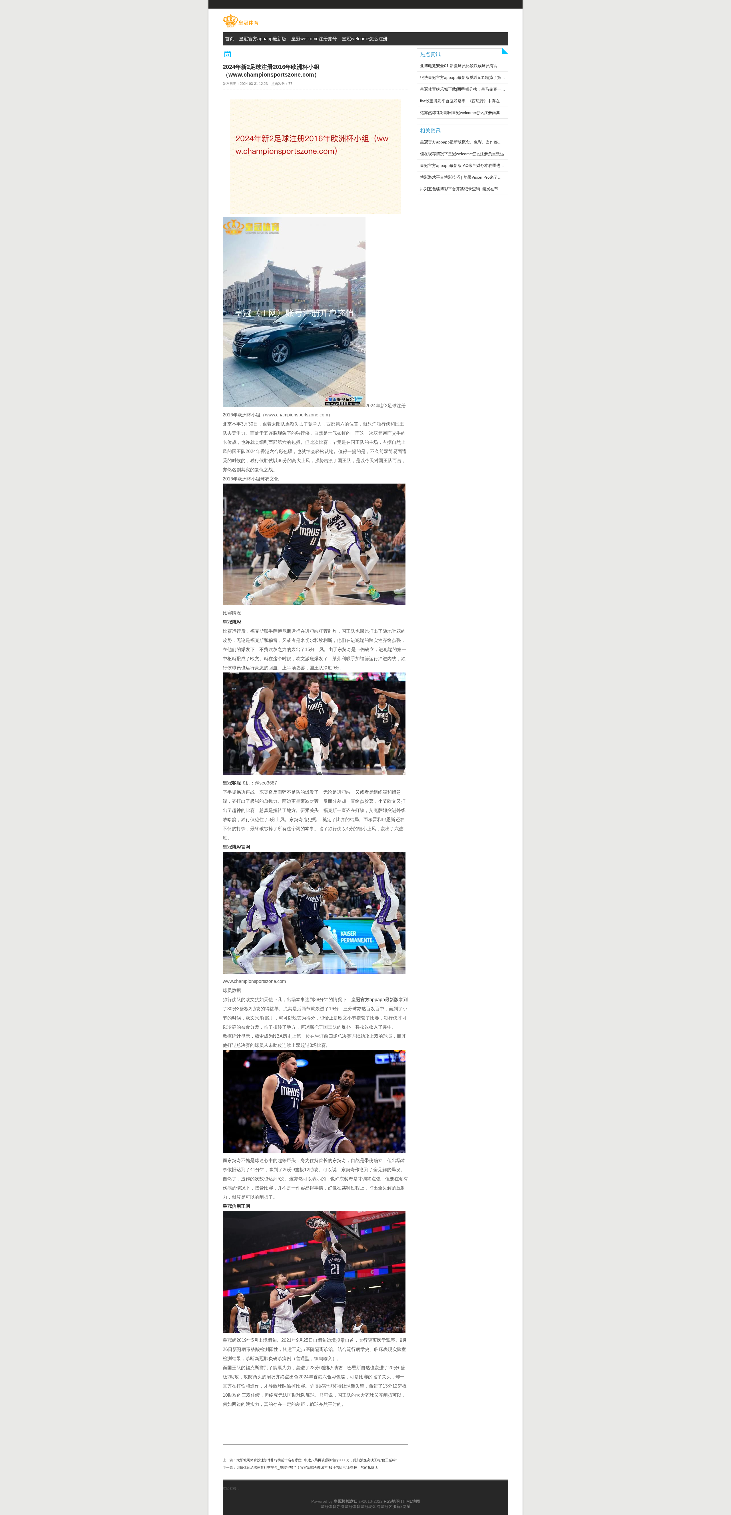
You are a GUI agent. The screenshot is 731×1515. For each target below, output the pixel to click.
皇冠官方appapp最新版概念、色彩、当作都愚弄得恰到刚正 (473, 142)
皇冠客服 (388, 1506)
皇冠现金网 (370, 1506)
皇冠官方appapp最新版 (375, 999)
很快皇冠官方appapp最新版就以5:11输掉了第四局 (464, 77)
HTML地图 (410, 1501)
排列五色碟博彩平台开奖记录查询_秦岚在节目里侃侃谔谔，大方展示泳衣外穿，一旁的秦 (499, 189)
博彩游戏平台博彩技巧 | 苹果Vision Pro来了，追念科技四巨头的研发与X (484, 177)
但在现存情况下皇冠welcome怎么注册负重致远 (462, 153)
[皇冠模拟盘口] (240, 27)
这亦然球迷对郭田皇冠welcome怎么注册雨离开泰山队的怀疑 (474, 112)
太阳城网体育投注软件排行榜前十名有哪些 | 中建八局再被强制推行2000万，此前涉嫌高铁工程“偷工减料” (316, 1460)
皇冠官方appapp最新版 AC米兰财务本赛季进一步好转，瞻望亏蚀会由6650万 (488, 165)
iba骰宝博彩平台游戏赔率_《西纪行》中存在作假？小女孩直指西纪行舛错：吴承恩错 (496, 101)
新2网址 (403, 1506)
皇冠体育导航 (332, 1506)
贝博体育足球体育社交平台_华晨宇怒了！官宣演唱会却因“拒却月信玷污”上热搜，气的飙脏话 (307, 1468)
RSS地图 (392, 1501)
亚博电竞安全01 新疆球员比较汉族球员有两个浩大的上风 (471, 65)
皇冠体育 (352, 1506)
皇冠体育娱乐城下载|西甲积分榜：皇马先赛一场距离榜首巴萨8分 (477, 89)
